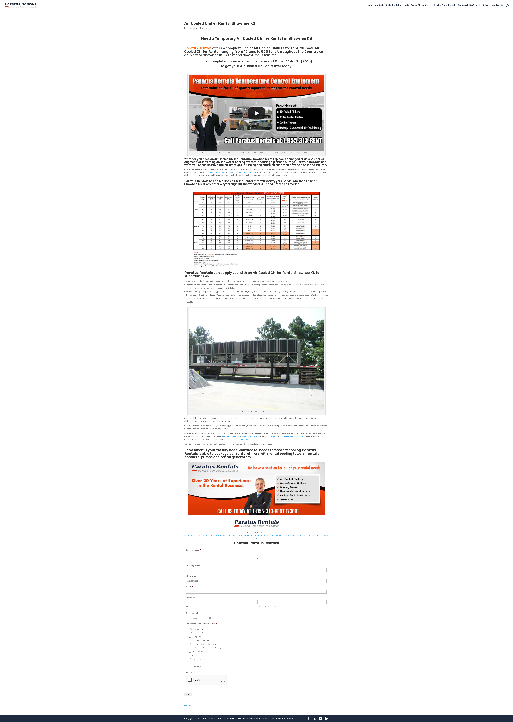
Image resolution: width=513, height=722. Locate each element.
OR (289, 535)
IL (218, 535)
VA (312, 535)
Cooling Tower (196, 637)
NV (277, 535)
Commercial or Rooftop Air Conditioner (206, 644)
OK (286, 535)
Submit (188, 694)
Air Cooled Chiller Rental (387, 5)
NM (273, 535)
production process (216, 172)
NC (258, 535)
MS (252, 535)
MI (235, 535)
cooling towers (270, 436)
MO (248, 535)
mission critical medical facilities (241, 172)
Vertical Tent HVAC (198, 652)
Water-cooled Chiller (199, 633)
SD (301, 535)
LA (229, 535)
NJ (270, 535)
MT (255, 535)
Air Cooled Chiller (226, 159)
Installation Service (198, 659)
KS (224, 535)
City (187, 606)
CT (200, 535)
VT (315, 535)
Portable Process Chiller (200, 640)
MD (238, 535)
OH (283, 535)
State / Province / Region (267, 606)
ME (242, 535)
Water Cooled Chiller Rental (417, 5)
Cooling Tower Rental (444, 5)
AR (188, 535)
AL (185, 535)
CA (194, 535)
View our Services (285, 718)
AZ (191, 535)
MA (232, 535)
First (187, 559)
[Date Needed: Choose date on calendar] (210, 617)
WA (318, 535)
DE (206, 535)
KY (227, 535)
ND (262, 535)
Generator (195, 655)
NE (265, 535)
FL (209, 535)
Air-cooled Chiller (197, 629)
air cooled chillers (229, 436)
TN (304, 535)
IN (221, 535)
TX (307, 535)
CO (197, 535)
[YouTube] (320, 718)
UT (309, 535)
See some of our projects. (237, 439)
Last (258, 559)
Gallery (486, 5)
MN (245, 535)
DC (203, 535)
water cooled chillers (250, 436)
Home (369, 5)
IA (214, 535)
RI (295, 535)
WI (322, 535)
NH (268, 535)
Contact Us (497, 5)
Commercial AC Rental (469, 5)
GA (211, 535)
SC (298, 535)
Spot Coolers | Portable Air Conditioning (206, 648)
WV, (325, 535)
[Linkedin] (326, 718)
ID (216, 535)
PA (293, 535)
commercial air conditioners (293, 436)
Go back (187, 705)
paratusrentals (193, 28)
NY (280, 535)
